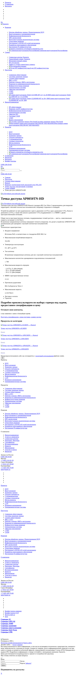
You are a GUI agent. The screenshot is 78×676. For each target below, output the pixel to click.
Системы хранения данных (18, 76)
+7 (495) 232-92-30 (7, 460)
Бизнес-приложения (16, 120)
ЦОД (10, 132)
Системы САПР (14, 116)
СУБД (11, 91)
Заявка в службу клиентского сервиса (22, 64)
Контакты (8, 6)
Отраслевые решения (16, 41)
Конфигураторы (10, 161)
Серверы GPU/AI (8, 621)
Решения (8, 27)
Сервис (7, 52)
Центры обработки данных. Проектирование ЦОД (26, 32)
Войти (3, 665)
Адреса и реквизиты (12, 437)
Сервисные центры (11, 439)
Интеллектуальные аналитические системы (24, 39)
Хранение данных (15, 135)
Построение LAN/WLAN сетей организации (24, 43)
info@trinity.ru (5, 469)
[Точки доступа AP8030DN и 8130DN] (18, 325)
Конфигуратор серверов (13, 611)
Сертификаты (9, 442)
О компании (9, 4)
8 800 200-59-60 (6, 164)
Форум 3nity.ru (10, 615)
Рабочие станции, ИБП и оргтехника (22, 82)
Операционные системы (17, 87)
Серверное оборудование (17, 75)
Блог (6, 616)
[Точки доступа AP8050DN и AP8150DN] (19, 335)
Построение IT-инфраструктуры (20, 47)
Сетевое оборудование (17, 78)
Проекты (8, 2)
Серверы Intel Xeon (9, 630)
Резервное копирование (17, 148)
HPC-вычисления (15, 38)
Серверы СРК (6, 632)
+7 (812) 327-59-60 (7, 464)
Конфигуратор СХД (12, 613)
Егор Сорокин (18, 645)
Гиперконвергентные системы (19, 150)
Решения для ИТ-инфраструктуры (21, 109)
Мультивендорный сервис (18, 61)
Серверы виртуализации (11, 628)
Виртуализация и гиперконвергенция (22, 34)
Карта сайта (27, 643)
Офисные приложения (17, 89)
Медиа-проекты (14, 143)
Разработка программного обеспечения (22, 45)
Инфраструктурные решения (19, 86)
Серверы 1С (6, 619)
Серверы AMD (7, 624)
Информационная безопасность (20, 36)
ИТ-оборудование (15, 107)
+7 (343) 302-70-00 (7, 468)
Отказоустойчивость (16, 137)
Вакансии (8, 157)
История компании (11, 444)
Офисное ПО (13, 114)
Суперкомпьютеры (15, 139)
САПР (11, 93)
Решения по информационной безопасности (24, 84)
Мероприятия (9, 448)
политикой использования (44, 356)
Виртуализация (14, 134)
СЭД (10, 146)
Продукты (8, 70)
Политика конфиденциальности (12, 643)
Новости (8, 446)
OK (3, 358)
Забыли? (28, 663)
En (2, 22)
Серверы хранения (8, 626)
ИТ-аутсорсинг (14, 63)
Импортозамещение (12, 102)
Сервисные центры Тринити (19, 57)
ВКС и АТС (13, 80)
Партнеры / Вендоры (12, 440)
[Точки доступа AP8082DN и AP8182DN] (19, 345)
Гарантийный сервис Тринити (19, 59)
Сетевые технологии (16, 141)
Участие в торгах (11, 449)
